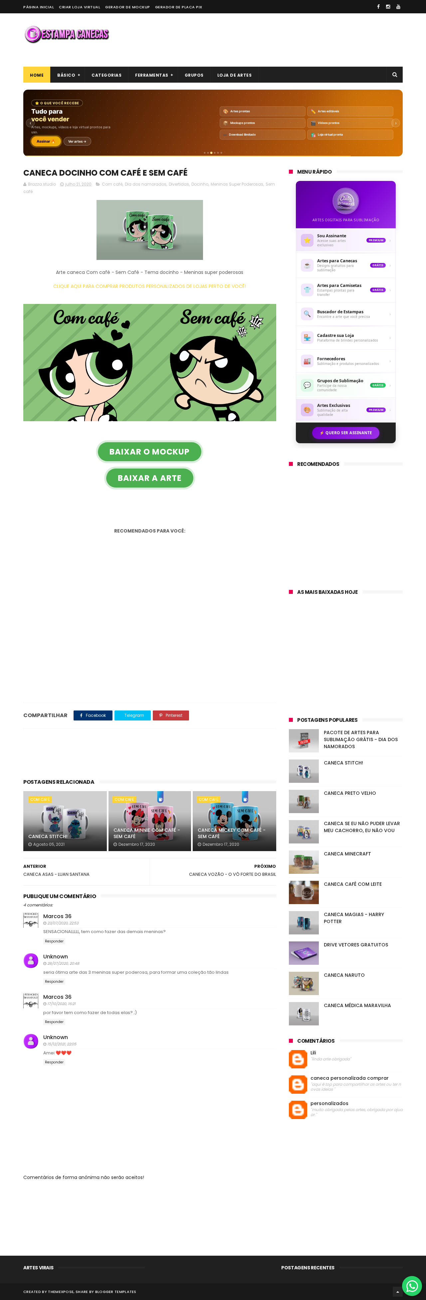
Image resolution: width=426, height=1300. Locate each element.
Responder (54, 941)
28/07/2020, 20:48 (63, 963)
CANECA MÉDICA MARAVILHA (357, 1005)
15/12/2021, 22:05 (61, 1044)
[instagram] (388, 6)
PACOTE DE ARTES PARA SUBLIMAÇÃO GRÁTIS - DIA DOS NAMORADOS (361, 739)
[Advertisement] (281, 40)
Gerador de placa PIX (178, 7)
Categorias (106, 75)
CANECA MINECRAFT (347, 853)
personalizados (329, 1103)
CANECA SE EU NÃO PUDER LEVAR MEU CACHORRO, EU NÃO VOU (362, 827)
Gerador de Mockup (127, 7)
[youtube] (398, 6)
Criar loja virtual (79, 7)
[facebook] (378, 6)
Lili (313, 1053)
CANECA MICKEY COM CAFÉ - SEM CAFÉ (232, 833)
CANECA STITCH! (48, 836)
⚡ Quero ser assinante (346, 432)
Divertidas (179, 184)
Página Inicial (38, 7)
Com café (112, 184)
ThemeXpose (61, 1291)
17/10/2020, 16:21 (61, 1003)
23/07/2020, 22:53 (62, 923)
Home (37, 75)
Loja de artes (234, 75)
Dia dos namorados (145, 184)
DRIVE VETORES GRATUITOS (356, 944)
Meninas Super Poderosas (237, 184)
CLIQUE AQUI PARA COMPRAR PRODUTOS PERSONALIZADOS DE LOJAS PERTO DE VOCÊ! (149, 286)
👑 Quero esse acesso (57, 141)
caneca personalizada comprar (350, 1078)
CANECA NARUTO (344, 975)
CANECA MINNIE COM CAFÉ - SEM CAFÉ (146, 833)
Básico (66, 75)
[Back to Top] (398, 1292)
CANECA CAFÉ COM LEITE (353, 884)
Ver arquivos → (101, 141)
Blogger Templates (115, 1291)
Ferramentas (151, 75)
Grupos (194, 75)
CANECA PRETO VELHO (350, 793)
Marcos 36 (57, 916)
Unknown (55, 956)
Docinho (199, 184)
